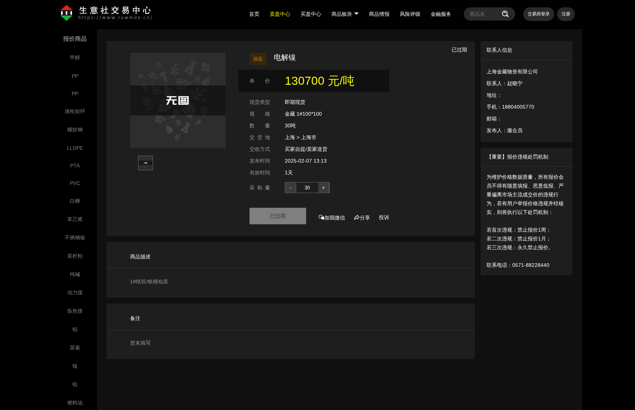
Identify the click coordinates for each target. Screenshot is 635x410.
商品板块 (341, 14)
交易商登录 (539, 14)
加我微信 (334, 218)
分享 (365, 218)
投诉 (384, 217)
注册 (566, 14)
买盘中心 (311, 14)
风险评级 (410, 14)
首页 (254, 14)
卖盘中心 (280, 14)
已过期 (278, 216)
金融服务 (441, 14)
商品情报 (379, 14)
